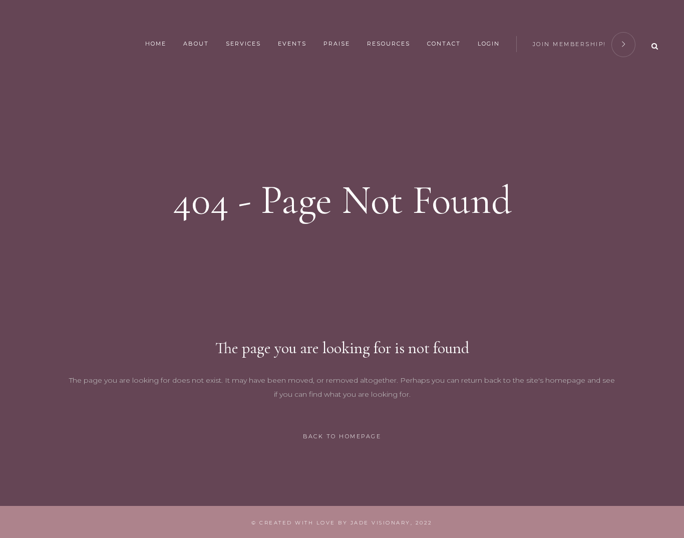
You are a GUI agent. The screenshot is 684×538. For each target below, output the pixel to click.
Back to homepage (342, 436)
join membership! (569, 44)
